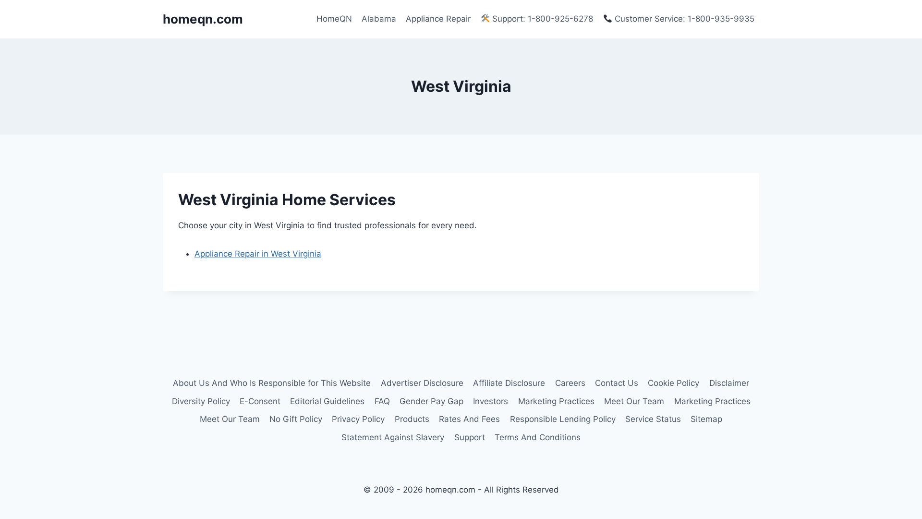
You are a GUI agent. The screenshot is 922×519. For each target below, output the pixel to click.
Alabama (379, 19)
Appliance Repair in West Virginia (257, 254)
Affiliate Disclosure (509, 383)
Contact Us (616, 383)
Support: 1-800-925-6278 (541, 19)
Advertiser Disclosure (422, 383)
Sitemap (706, 419)
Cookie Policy (673, 383)
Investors (490, 401)
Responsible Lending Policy (563, 419)
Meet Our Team (634, 401)
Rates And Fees (469, 419)
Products (412, 419)
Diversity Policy (201, 401)
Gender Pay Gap (431, 401)
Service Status (653, 419)
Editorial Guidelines (327, 401)
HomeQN (334, 19)
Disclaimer (729, 383)
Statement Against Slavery (392, 437)
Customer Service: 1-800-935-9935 (683, 19)
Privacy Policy (358, 419)
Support (469, 437)
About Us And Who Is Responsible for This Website (272, 383)
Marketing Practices (556, 401)
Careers (570, 383)
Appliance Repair (438, 19)
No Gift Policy (295, 419)
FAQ (382, 401)
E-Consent (260, 401)
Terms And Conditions (538, 437)
